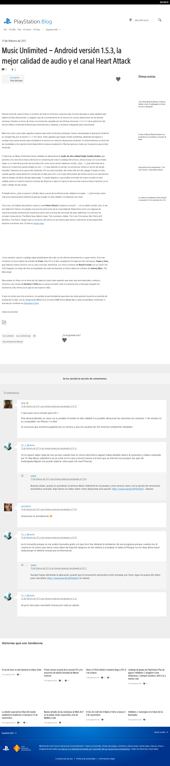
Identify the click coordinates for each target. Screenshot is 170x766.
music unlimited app (23, 336)
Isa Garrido (14, 77)
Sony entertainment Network (12, 342)
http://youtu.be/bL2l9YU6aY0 (128, 488)
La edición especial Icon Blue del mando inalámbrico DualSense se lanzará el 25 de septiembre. (20, 714)
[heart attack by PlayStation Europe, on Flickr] (21, 249)
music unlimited (8, 336)
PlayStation (33, 21)
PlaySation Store (31, 303)
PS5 (5, 29)
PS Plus (36, 29)
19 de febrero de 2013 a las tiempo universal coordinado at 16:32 (49, 448)
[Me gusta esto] (18, 674)
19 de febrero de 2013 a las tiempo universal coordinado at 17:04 (58, 479)
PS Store (27, 29)
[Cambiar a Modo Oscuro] (130, 20)
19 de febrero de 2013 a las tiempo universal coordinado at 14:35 (49, 406)
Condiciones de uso (64, 758)
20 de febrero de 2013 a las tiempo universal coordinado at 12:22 (49, 598)
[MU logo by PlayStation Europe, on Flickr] (55, 105)
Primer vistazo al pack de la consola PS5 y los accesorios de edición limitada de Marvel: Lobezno (63, 672)
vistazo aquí (38, 223)
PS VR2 (12, 29)
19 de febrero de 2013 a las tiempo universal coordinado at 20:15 (58, 568)
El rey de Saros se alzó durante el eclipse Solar (21, 669)
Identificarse (142, 20)
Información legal (107, 758)
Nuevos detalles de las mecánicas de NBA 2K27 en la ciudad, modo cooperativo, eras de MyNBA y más (64, 714)
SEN (34, 336)
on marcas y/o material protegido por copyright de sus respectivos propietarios (94, 749)
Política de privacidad (85, 758)
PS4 (19, 29)
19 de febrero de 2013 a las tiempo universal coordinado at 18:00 (49, 537)
